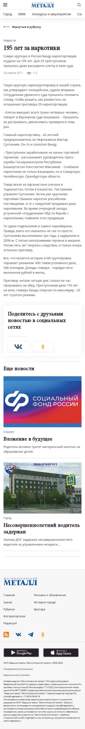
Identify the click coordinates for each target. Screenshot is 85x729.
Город (7, 14)
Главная (9, 595)
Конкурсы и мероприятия (52, 14)
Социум (8, 432)
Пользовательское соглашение (18, 669)
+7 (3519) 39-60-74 (31, 696)
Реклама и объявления (50, 595)
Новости (9, 40)
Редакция (10, 623)
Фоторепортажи (14, 616)
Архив (7, 602)
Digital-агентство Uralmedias (16, 675)
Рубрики (9, 609)
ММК (22, 14)
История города (45, 602)
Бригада (39, 609)
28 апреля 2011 (13, 73)
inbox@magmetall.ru (12, 696)
